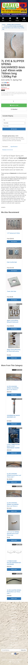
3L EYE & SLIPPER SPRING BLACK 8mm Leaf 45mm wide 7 (14, 591)
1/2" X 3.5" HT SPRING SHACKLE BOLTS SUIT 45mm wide (13, 533)
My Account (14, 608)
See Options (14, 241)
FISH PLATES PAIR (12, 262)
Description (5, 146)
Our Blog (14, 624)
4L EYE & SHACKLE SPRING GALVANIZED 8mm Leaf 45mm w (13, 388)
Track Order (14, 612)
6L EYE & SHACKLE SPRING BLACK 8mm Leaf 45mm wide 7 (14, 475)
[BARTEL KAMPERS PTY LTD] (14, 8)
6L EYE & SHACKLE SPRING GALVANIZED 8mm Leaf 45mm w (13, 504)
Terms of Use (14, 632)
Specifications (14, 146)
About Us (14, 620)
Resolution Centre (14, 615)
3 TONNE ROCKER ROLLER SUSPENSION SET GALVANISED (14, 562)
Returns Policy (14, 639)
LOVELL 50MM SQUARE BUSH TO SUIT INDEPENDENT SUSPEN (13, 446)
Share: (3, 82)
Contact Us (14, 627)
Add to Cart (14, 105)
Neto (19, 662)
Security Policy (14, 642)
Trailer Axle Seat (11, 291)
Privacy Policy (14, 636)
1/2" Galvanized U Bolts (13, 233)
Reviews (4, 149)
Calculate (14, 129)
